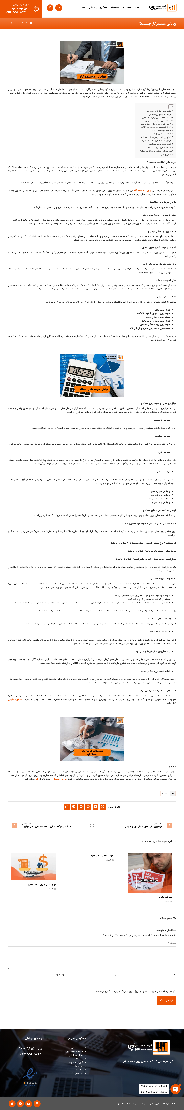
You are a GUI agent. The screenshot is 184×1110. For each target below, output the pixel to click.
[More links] (83, 8)
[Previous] (15, 841)
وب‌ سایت (59, 974)
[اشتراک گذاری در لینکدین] (95, 807)
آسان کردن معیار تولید (160, 130)
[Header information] (50, 7)
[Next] (10, 841)
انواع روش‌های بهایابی (161, 133)
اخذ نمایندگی (76, 1073)
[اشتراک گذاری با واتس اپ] (88, 807)
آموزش (164, 793)
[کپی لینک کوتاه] (67, 807)
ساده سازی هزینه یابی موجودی (157, 121)
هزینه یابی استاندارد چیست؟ (159, 111)
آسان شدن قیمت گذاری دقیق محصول (154, 124)
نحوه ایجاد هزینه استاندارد (160, 144)
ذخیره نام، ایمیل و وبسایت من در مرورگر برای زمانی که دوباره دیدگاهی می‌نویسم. (133, 991)
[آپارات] (20, 1103)
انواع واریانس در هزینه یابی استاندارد (155, 137)
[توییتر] (12, 1103)
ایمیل (116, 974)
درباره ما (79, 1066)
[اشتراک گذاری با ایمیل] (74, 807)
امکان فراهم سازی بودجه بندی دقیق (156, 117)
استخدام (79, 1059)
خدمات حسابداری (74, 1051)
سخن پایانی (166, 154)
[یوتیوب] (28, 1103)
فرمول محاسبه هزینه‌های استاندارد (156, 140)
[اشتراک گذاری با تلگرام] (81, 807)
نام (174, 974)
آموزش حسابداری (59, 779)
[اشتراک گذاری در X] (103, 807)
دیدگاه (172, 943)
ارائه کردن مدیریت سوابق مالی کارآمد (155, 127)
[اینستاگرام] (37, 1103)
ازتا (37, 779)
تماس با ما (78, 1070)
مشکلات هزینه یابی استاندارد (159, 147)
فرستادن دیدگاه (166, 1000)
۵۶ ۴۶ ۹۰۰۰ (27, 1049)
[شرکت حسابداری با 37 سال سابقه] (163, 8)
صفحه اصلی (77, 1048)
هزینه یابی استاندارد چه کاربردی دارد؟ (155, 151)
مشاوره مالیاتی (15, 699)
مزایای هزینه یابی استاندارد (159, 114)
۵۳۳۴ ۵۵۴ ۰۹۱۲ (31, 1054)
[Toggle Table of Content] (169, 106)
